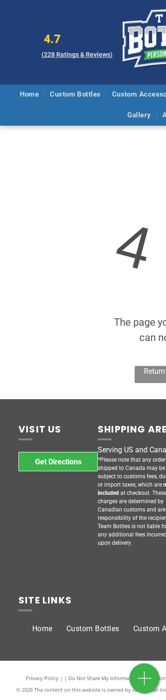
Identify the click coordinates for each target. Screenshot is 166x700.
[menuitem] (30, 95)
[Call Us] (144, 683)
